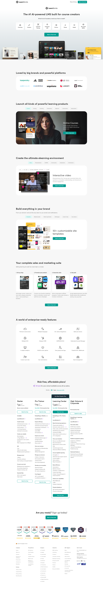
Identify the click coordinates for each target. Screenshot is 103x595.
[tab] (28, 108)
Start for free (25, 412)
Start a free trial (82, 2)
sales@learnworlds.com (82, 558)
